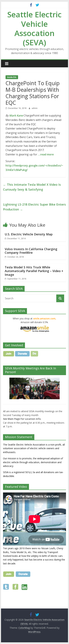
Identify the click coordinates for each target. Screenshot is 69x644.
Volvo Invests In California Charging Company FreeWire (31, 251)
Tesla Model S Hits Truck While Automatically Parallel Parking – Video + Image (34, 270)
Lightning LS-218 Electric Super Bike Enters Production (34, 206)
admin (35, 108)
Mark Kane (16, 115)
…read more (46, 154)
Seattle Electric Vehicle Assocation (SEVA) (34, 28)
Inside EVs (11, 77)
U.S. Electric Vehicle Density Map (29, 234)
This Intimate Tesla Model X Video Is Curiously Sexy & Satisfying (32, 187)
